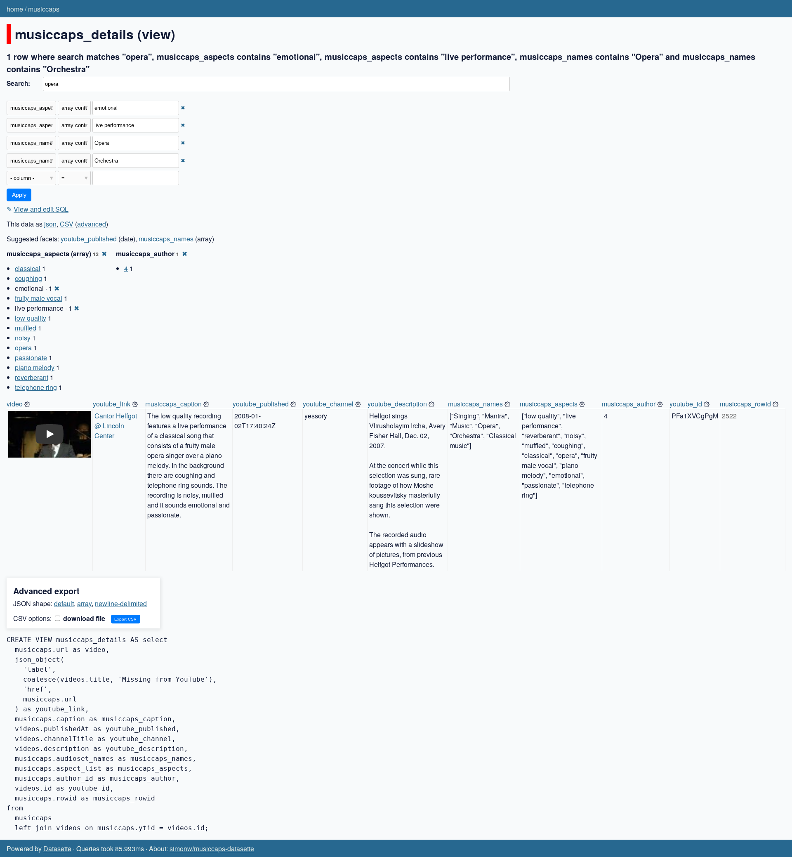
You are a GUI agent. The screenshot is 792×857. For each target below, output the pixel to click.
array (84, 603)
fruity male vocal (38, 298)
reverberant (31, 377)
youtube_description (397, 403)
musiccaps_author (628, 403)
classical (27, 268)
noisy (23, 337)
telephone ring (36, 387)
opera (23, 347)
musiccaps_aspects (549, 403)
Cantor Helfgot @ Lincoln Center (116, 425)
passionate (31, 357)
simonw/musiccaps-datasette (212, 848)
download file (83, 618)
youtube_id (685, 403)
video (15, 403)
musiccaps (43, 9)
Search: (18, 83)
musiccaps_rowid (745, 403)
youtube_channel (328, 403)
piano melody (34, 367)
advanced (91, 224)
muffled (25, 328)
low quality (30, 318)
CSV (66, 224)
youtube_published (89, 238)
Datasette (57, 848)
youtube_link (111, 403)
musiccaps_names (166, 238)
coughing (28, 278)
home (15, 9)
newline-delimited (121, 603)
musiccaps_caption (173, 403)
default (64, 603)
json (50, 224)
